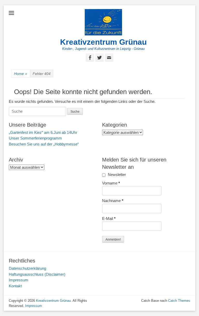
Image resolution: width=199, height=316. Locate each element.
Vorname (111, 183)
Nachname (112, 200)
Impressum (18, 280)
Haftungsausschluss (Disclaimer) (37, 274)
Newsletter (116, 174)
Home (20, 74)
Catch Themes (179, 301)
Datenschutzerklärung (27, 268)
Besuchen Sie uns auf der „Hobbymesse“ (44, 144)
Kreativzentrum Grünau (103, 42)
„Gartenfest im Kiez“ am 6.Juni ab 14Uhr (43, 132)
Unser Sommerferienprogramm (35, 138)
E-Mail (109, 218)
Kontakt (15, 286)
